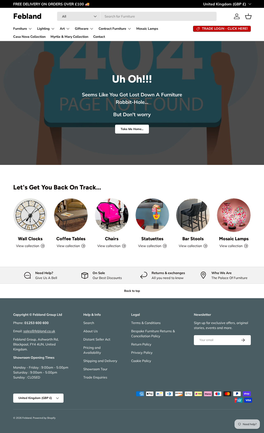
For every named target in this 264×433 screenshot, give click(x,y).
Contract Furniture (112, 28)
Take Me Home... (132, 129)
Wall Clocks (30, 238)
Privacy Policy (142, 352)
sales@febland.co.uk (39, 331)
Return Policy (141, 344)
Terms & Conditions (146, 323)
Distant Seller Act (96, 339)
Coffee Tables (70, 238)
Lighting (43, 28)
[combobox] (137, 16)
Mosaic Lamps (147, 28)
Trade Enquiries (95, 377)
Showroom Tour (95, 369)
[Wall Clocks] (30, 215)
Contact (99, 36)
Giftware (81, 28)
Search (88, 323)
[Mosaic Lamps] (234, 215)
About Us (90, 331)
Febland (27, 417)
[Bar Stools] (193, 215)
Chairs (111, 238)
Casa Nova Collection (29, 36)
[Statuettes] (152, 215)
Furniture (20, 28)
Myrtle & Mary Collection (69, 36)
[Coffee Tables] (71, 215)
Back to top (132, 291)
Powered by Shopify (44, 417)
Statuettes (152, 238)
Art (62, 28)
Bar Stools (193, 238)
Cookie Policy (141, 361)
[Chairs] (111, 215)
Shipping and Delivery (100, 361)
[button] (248, 16)
